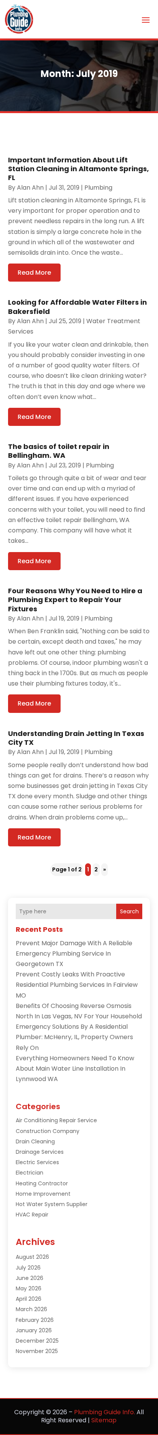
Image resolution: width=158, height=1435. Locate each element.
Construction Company (47, 1131)
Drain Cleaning (35, 1141)
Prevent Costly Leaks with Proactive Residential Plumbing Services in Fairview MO (77, 984)
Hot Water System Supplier (51, 1204)
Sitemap (104, 1420)
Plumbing (98, 187)
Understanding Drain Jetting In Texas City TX (76, 738)
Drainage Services (40, 1152)
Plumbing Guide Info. (104, 1412)
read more (34, 272)
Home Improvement (43, 1194)
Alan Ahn (30, 187)
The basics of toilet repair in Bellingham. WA (58, 451)
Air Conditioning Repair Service (56, 1120)
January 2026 (34, 1330)
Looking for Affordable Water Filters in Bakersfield (77, 306)
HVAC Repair (32, 1214)
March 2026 (31, 1309)
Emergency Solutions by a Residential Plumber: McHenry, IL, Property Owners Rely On (74, 1037)
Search (129, 911)
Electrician (29, 1172)
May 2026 (28, 1288)
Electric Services (37, 1162)
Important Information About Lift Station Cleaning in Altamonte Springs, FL (78, 169)
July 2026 (28, 1267)
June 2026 (29, 1278)
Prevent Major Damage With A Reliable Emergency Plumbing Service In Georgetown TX (74, 953)
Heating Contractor (42, 1183)
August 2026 (32, 1257)
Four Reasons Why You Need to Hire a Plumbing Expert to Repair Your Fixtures (75, 600)
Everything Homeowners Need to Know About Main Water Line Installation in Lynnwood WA (75, 1068)
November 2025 (37, 1351)
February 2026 (35, 1320)
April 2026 (28, 1299)
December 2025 (37, 1341)
